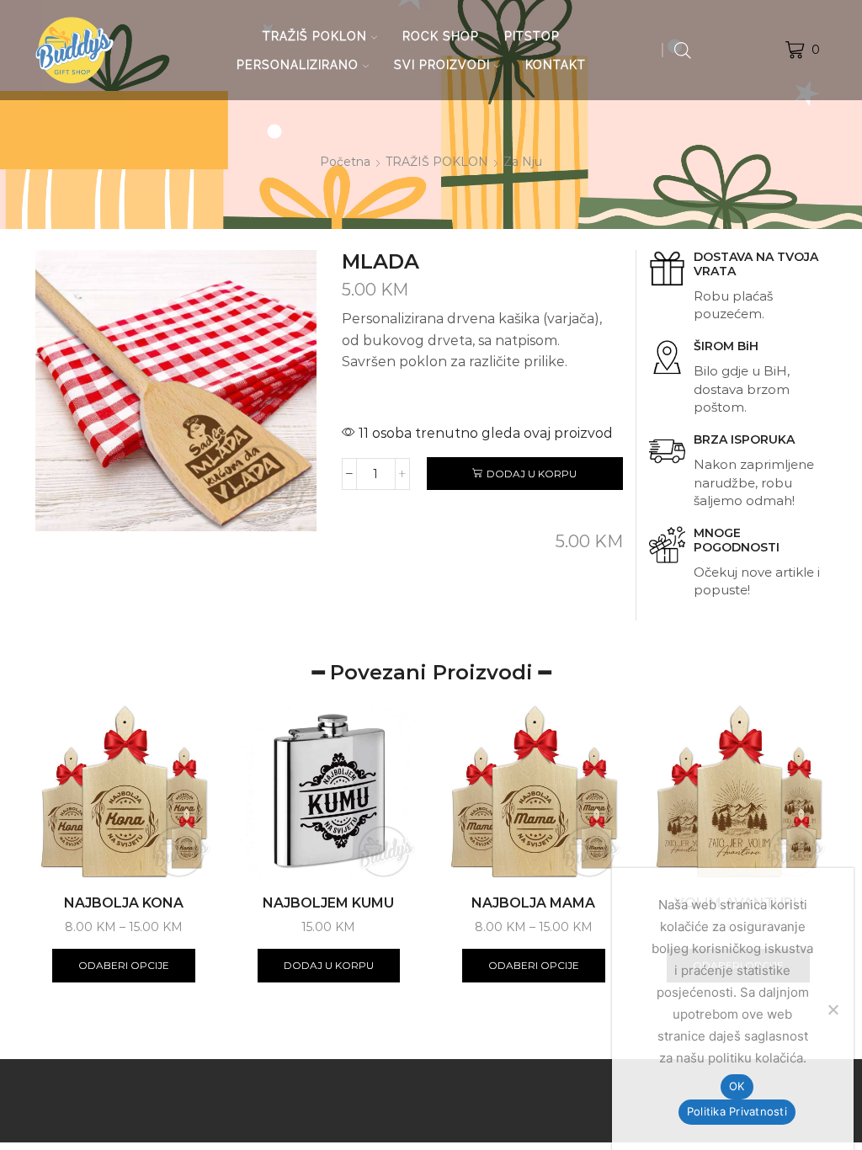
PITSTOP (532, 36)
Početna (345, 161)
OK (737, 1086)
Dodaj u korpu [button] (329, 965)
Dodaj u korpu (532, 473)
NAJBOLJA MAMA (533, 903)
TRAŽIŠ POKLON (315, 36)
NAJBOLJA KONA (124, 903)
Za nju (522, 161)
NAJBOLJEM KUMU (328, 903)
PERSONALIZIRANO (298, 65)
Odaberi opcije (123, 965)
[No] (832, 1009)
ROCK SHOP (440, 36)
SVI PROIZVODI (442, 65)
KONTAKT (555, 65)
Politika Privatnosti (737, 1111)
